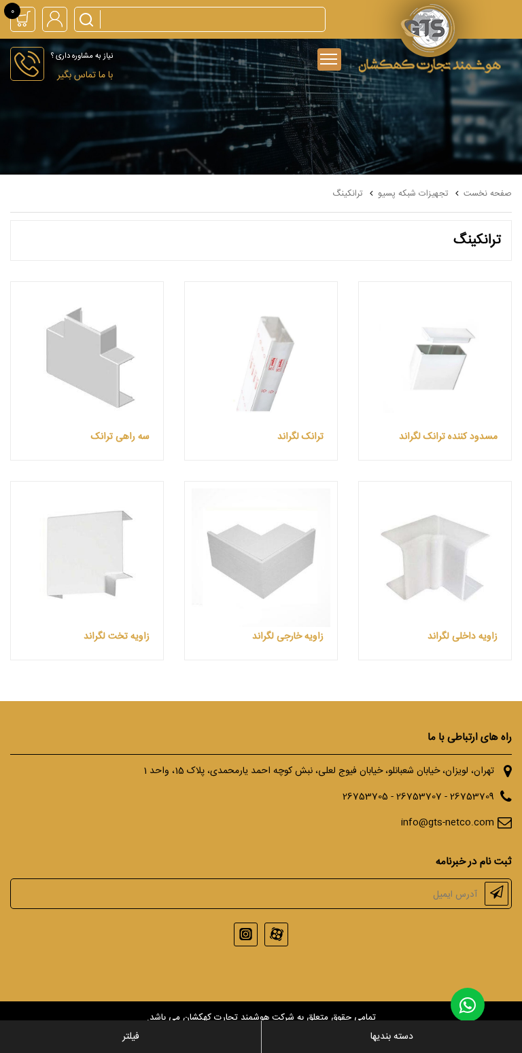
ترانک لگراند (300, 437)
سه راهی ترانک (120, 437)
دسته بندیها (391, 1037)
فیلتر (130, 1037)
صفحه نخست (488, 194)
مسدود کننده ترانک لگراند (448, 437)
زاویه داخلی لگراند (463, 636)
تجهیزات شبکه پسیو (413, 194)
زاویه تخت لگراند (117, 636)
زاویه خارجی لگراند (288, 636)
